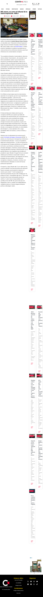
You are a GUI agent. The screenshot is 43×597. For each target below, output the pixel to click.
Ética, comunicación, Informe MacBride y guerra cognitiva (35, 500)
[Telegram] (31, 584)
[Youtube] (39, 3)
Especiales (28, 9)
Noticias (40, 9)
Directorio (18, 593)
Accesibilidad (18, 582)
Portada (8, 9)
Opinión (34, 9)
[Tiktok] (37, 3)
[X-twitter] (35, 3)
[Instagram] (34, 581)
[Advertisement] (14, 197)
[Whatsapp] (34, 584)
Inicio (2, 9)
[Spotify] (28, 584)
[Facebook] (33, 3)
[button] (36, 573)
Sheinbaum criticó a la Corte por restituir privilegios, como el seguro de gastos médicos (34, 389)
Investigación (15, 9)
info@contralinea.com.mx (18, 590)
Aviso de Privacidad (18, 580)
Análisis (22, 9)
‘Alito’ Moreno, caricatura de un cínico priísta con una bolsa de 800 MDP (33, 320)
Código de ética (18, 585)
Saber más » (32, 84)
